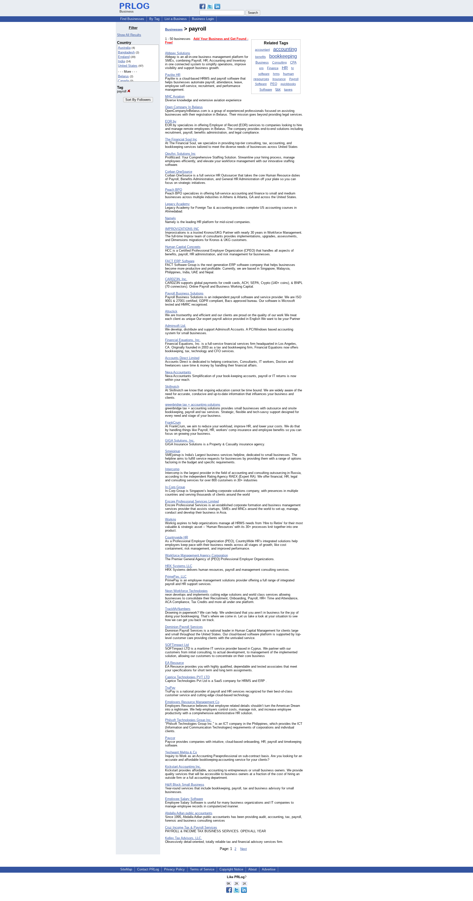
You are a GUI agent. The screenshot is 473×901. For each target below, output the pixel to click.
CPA (293, 62)
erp (261, 68)
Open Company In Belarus (184, 107)
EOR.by (170, 121)
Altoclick (171, 311)
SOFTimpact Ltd (177, 645)
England (124, 57)
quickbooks (288, 84)
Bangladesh (126, 52)
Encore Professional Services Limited (192, 501)
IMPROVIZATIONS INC (182, 229)
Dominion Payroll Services (184, 627)
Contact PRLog (148, 869)
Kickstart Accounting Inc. (183, 766)
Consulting (279, 62)
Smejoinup (172, 451)
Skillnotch (172, 386)
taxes (288, 89)
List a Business (176, 19)
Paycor (170, 738)
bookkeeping (283, 56)
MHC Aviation (175, 96)
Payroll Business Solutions (184, 293)
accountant (262, 50)
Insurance (279, 79)
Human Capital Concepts (183, 247)
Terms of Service (202, 869)
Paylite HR (172, 75)
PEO (273, 84)
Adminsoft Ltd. (175, 326)
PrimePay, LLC (175, 576)
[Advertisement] (332, 99)
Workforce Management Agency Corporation (196, 555)
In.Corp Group (175, 487)
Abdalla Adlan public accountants (188, 813)
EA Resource (174, 663)
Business (262, 62)
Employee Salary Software (184, 799)
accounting (285, 49)
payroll (122, 91)
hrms (276, 74)
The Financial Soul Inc (181, 139)
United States (127, 66)
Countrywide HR (176, 537)
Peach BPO (173, 189)
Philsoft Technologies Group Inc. (188, 720)
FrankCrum (173, 422)
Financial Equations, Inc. (183, 340)
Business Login (203, 19)
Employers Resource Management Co (192, 702)
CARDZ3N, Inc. (176, 279)
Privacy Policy (174, 869)
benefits (260, 57)
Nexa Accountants (178, 372)
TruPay (170, 688)
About (252, 869)
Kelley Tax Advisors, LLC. (183, 838)
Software (265, 89)
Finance (272, 68)
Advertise (268, 869)
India (121, 61)
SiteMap (126, 869)
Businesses (174, 29)
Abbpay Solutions (177, 53)
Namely (170, 218)
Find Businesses (132, 19)
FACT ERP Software (179, 261)
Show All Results (129, 35)
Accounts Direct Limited (182, 358)
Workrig (170, 519)
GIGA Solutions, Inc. (180, 440)
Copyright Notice (231, 869)
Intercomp (172, 469)
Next (243, 849)
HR (285, 68)
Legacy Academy (177, 204)
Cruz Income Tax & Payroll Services (191, 827)
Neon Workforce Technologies (186, 591)
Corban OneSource (178, 171)
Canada (123, 81)
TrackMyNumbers (177, 609)
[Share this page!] (210, 8)
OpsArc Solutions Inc (180, 154)
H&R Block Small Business (184, 784)
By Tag (154, 19)
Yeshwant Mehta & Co (181, 752)
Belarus (123, 76)
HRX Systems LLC (178, 566)
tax (278, 89)
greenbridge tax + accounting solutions (192, 404)
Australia (124, 48)
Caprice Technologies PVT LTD (187, 677)
